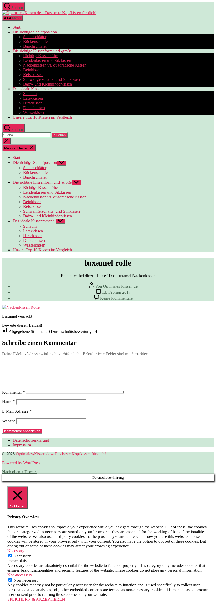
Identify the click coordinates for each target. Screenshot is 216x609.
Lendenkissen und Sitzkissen (47, 60)
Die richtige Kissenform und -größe (42, 51)
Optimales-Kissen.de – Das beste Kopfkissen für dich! (61, 454)
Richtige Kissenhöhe (40, 55)
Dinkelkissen (34, 108)
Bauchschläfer (35, 46)
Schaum (30, 93)
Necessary (22, 556)
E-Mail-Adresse (17, 411)
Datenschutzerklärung (31, 440)
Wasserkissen (34, 112)
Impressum (22, 445)
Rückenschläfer (36, 41)
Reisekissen (33, 74)
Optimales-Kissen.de (120, 286)
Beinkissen (32, 70)
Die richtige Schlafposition (35, 32)
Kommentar (13, 392)
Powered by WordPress (21, 463)
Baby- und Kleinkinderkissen (47, 84)
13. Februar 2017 (116, 292)
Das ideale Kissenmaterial (34, 89)
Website (8, 421)
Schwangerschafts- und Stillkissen (51, 79)
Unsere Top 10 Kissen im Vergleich (42, 117)
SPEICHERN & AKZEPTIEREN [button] (36, 599)
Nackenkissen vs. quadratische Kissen (54, 65)
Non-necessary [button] (19, 575)
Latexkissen (33, 98)
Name (8, 401)
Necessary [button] (15, 550)
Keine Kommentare (116, 298)
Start (16, 27)
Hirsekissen (32, 103)
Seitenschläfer (34, 36)
